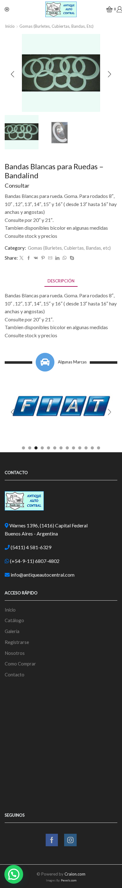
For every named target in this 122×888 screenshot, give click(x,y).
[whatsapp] (64, 258)
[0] (106, 9)
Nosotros (15, 653)
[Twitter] (21, 258)
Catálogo (14, 620)
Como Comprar (20, 663)
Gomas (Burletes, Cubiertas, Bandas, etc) (56, 26)
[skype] (71, 258)
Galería (12, 631)
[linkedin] (57, 258)
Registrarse (17, 642)
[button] (12, 74)
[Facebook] (28, 258)
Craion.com (74, 873)
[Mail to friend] (50, 258)
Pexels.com (68, 880)
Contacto (14, 674)
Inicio (10, 26)
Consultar (17, 185)
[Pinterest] (43, 258)
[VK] (35, 258)
